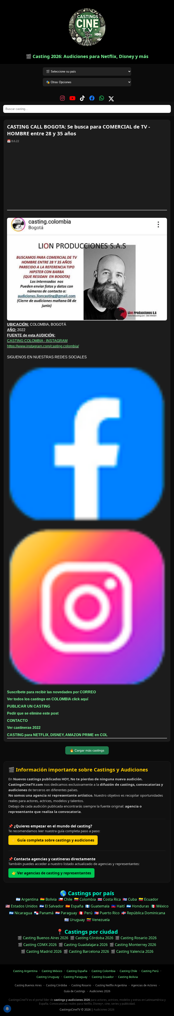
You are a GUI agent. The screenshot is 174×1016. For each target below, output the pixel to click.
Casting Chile (128, 971)
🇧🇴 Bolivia (48, 899)
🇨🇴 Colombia (85, 899)
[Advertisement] (87, 178)
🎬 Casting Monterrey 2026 (132, 944)
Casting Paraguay (75, 977)
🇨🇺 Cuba (130, 899)
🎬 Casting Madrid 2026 (41, 951)
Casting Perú (150, 971)
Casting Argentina (25, 971)
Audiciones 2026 (99, 991)
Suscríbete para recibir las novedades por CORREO (51, 692)
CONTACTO (17, 721)
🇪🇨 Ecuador (148, 899)
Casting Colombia (103, 971)
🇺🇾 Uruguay (74, 919)
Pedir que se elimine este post (32, 713)
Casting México (52, 971)
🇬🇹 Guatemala (97, 906)
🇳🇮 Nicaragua (20, 912)
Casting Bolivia (128, 977)
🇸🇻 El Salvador (51, 906)
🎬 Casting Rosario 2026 (136, 937)
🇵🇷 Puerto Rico (107, 912)
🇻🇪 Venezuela (98, 919)
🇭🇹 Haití (118, 906)
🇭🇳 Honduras (137, 906)
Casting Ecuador (103, 977)
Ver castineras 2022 (24, 728)
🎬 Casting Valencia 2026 (132, 951)
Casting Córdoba (56, 985)
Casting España (77, 971)
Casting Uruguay (47, 977)
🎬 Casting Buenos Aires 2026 (42, 937)
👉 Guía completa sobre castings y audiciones (53, 840)
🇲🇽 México (160, 906)
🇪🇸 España (74, 906)
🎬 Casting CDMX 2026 (37, 944)
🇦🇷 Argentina (27, 899)
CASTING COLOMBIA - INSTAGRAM (37, 341)
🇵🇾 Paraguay (66, 912)
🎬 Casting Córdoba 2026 (91, 937)
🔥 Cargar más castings (87, 750)
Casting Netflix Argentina (111, 985)
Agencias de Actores (144, 985)
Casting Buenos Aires (28, 985)
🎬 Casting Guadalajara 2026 (83, 944)
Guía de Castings (74, 991)
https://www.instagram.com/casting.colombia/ (43, 346)
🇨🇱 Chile (65, 899)
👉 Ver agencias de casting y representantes (51, 873)
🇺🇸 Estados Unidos (21, 906)
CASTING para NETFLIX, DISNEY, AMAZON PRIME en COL (57, 735)
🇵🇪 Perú (85, 912)
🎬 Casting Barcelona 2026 (86, 951)
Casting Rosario (81, 985)
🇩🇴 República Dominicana (143, 912)
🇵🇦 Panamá (43, 912)
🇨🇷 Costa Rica (109, 899)
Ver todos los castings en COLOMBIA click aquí (47, 699)
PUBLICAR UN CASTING (28, 706)
